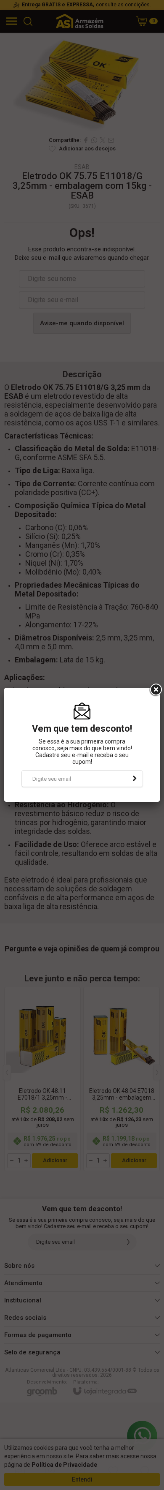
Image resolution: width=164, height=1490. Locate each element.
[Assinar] (134, 778)
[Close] (155, 689)
